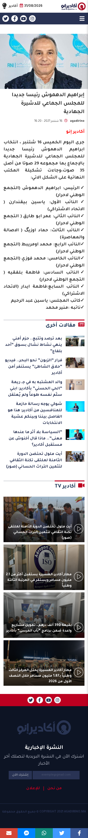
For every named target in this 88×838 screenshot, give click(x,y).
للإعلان (33, 788)
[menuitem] (52, 788)
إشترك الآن (20, 775)
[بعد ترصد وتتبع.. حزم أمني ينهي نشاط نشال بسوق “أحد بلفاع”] (75, 341)
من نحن (54, 788)
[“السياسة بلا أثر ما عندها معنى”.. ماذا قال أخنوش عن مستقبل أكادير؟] (75, 434)
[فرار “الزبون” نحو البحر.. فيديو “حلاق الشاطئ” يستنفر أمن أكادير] (75, 363)
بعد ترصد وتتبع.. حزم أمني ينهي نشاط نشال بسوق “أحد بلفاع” (33, 345)
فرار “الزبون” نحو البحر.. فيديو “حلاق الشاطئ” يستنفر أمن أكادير (33, 366)
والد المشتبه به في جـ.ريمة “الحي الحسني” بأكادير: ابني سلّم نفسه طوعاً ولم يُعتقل (35, 388)
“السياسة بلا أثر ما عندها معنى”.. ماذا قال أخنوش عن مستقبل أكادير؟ (35, 438)
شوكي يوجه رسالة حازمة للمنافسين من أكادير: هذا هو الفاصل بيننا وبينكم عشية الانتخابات (35, 413)
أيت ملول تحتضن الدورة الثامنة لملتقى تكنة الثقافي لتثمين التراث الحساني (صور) (34, 460)
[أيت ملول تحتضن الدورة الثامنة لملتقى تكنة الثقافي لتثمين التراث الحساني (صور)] (75, 456)
